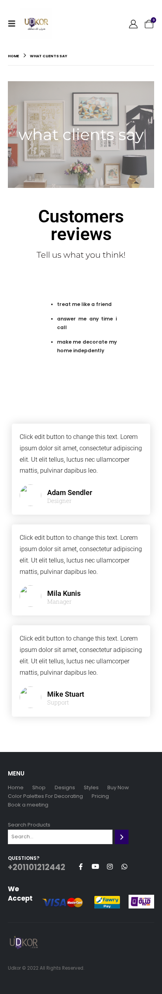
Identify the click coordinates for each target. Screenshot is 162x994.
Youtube (95, 866)
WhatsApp (124, 866)
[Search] (122, 837)
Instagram (110, 866)
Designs (65, 787)
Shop (39, 787)
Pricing (100, 796)
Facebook (81, 866)
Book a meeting (28, 804)
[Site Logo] (36, 23)
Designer (59, 501)
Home (16, 787)
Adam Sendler (69, 492)
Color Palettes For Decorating (45, 796)
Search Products (29, 824)
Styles (91, 787)
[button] (14, 23)
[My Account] (133, 23)
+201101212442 (36, 867)
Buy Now (118, 787)
